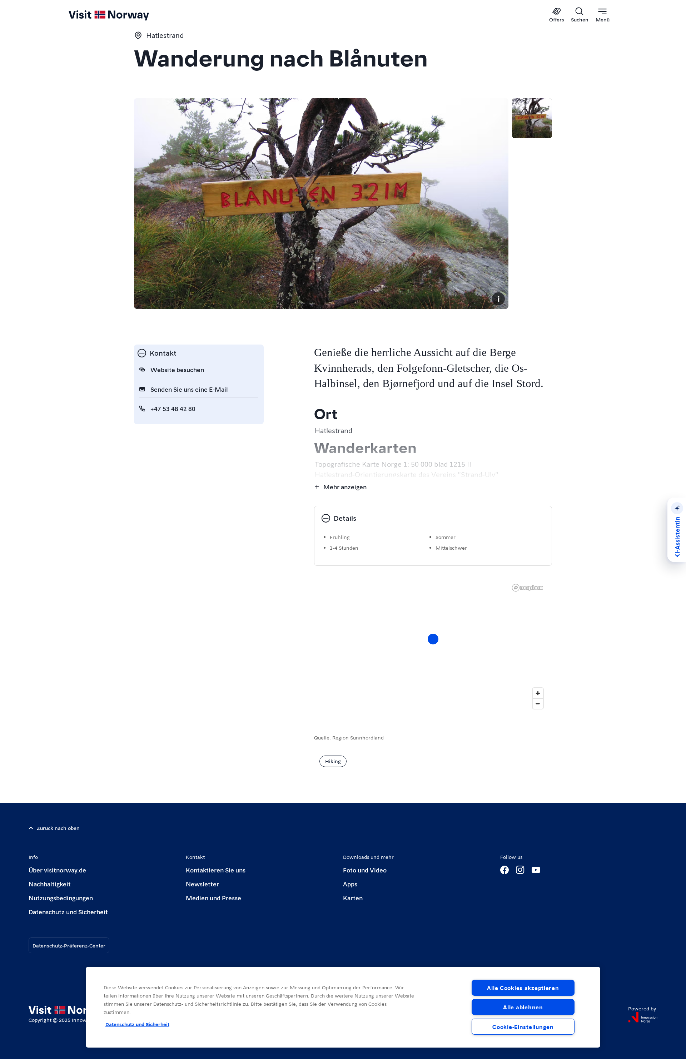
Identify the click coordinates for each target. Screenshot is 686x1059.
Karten (353, 898)
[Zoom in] (538, 693)
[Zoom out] (538, 703)
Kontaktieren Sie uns (215, 870)
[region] (433, 646)
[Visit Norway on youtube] (536, 870)
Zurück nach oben (58, 828)
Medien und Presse (213, 898)
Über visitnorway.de (57, 870)
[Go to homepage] (121, 15)
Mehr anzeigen (345, 487)
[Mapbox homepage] (527, 588)
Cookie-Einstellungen (522, 1026)
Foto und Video (365, 870)
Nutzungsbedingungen (61, 898)
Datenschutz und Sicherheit (68, 911)
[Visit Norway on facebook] (504, 870)
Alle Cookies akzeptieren (523, 987)
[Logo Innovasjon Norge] (642, 1017)
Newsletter (202, 884)
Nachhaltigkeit (50, 884)
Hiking (333, 761)
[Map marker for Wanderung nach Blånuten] (433, 639)
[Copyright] (498, 298)
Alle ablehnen (523, 1007)
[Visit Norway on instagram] (520, 870)
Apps (350, 884)
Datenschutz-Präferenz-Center (69, 945)
